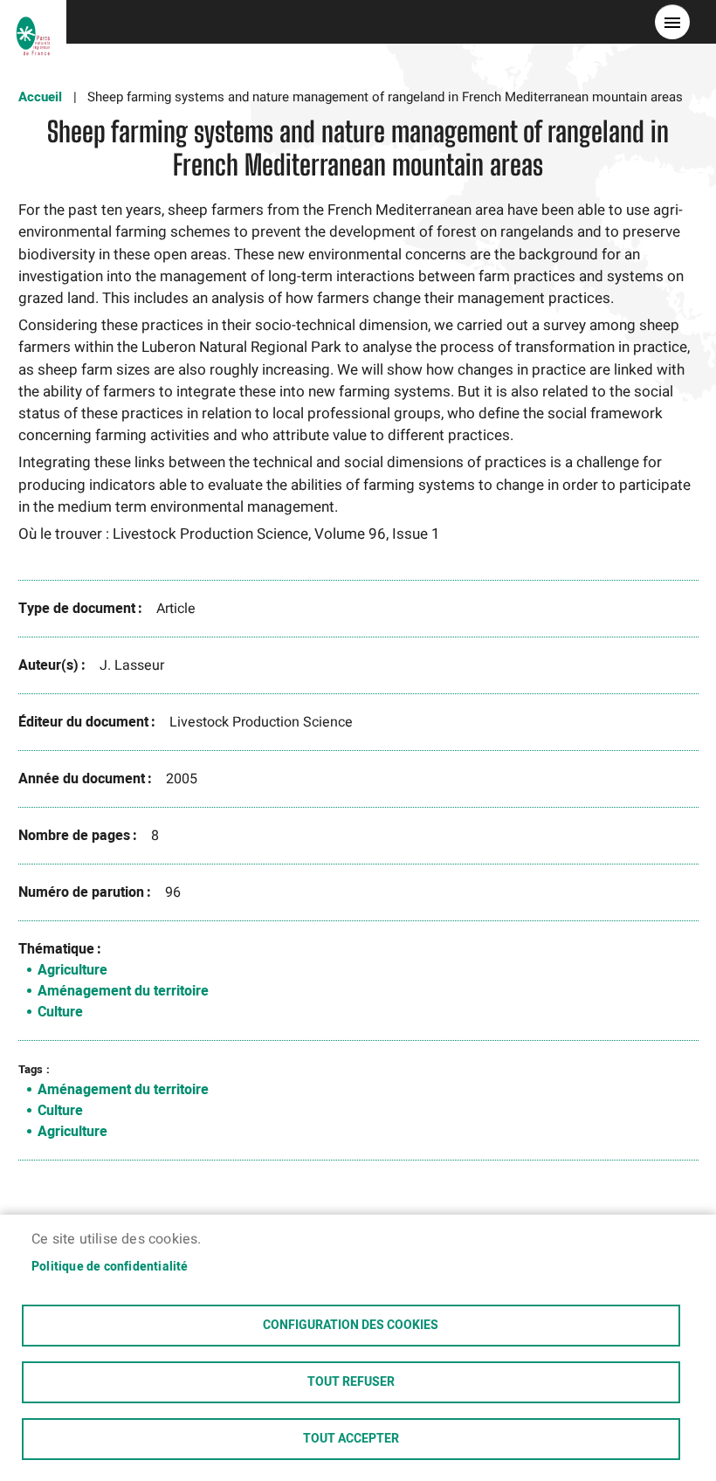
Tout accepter (351, 1439)
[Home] (33, 22)
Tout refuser (351, 1382)
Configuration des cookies (350, 1325)
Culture (60, 1012)
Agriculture (72, 970)
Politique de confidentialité (110, 1267)
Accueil (40, 97)
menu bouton (672, 21)
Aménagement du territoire (123, 991)
